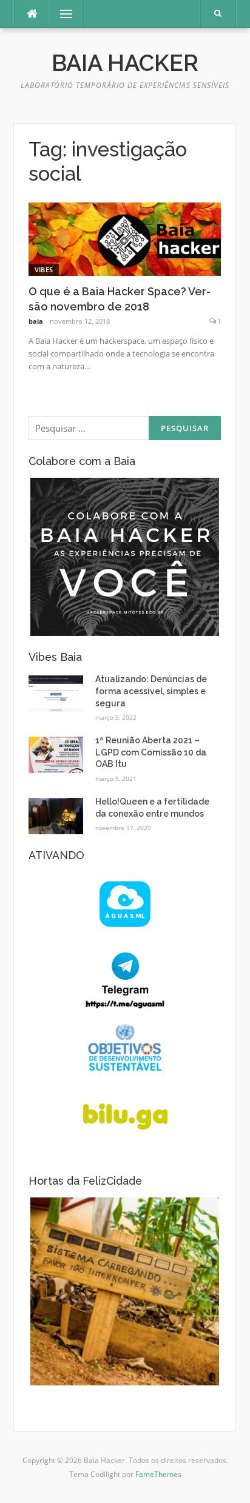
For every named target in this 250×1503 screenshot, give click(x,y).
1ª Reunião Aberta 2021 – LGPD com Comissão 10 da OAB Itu (150, 752)
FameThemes (158, 1474)
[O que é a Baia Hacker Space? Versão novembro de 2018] (125, 238)
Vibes (44, 269)
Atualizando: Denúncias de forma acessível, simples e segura (151, 691)
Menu (62, 14)
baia (36, 321)
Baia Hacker (125, 63)
